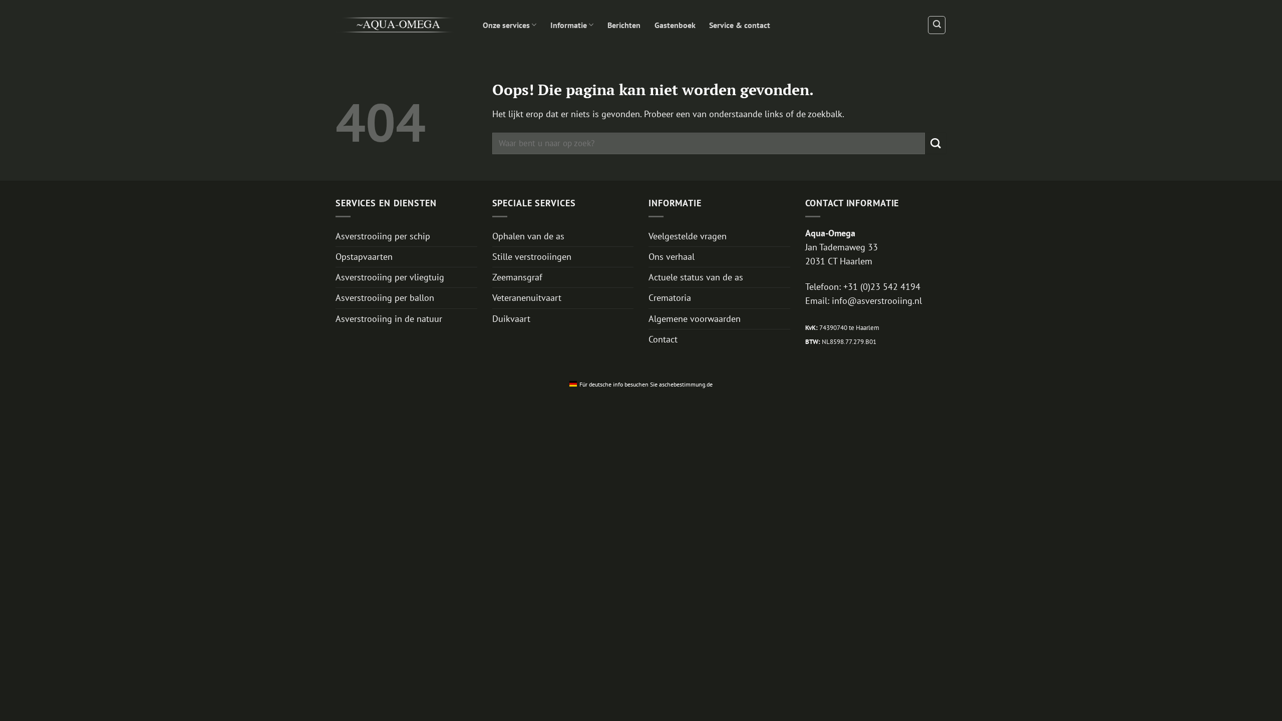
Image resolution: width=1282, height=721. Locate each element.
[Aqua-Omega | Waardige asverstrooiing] (398, 25)
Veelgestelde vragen (688, 236)
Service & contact (739, 25)
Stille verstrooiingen (531, 256)
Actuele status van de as (696, 277)
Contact (663, 339)
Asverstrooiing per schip (383, 236)
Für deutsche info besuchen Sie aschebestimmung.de (646, 384)
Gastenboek (675, 25)
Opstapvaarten (364, 256)
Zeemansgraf (517, 277)
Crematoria (670, 297)
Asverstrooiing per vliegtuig (390, 277)
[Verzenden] (935, 143)
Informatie (568, 25)
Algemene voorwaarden (695, 318)
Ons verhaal (672, 256)
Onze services (506, 25)
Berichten (623, 25)
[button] (936, 25)
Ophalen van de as (528, 236)
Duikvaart (511, 318)
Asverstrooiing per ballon (385, 297)
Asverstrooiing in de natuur (389, 318)
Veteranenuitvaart (526, 297)
